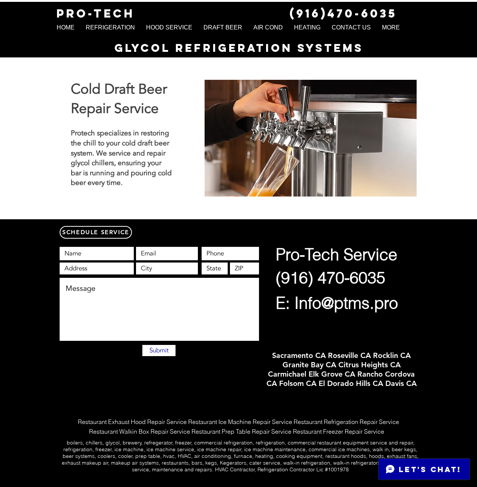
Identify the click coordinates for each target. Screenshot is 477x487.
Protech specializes (101, 133)
